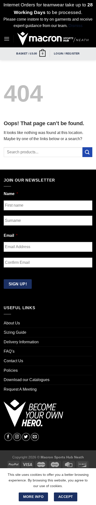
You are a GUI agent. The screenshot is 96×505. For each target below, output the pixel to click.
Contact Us (13, 361)
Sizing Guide (15, 332)
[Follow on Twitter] (26, 437)
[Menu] (7, 39)
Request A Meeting (20, 389)
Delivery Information (21, 342)
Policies (11, 370)
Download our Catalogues (26, 380)
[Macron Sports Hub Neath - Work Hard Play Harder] (53, 38)
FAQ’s (9, 351)
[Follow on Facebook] (8, 437)
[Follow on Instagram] (17, 437)
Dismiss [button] (75, 26)
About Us (12, 323)
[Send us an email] (35, 437)
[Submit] (87, 152)
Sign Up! (18, 284)
